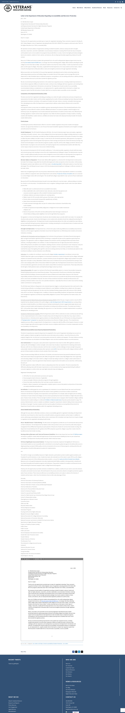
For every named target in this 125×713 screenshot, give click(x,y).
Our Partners (69, 672)
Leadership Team (70, 668)
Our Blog (68, 687)
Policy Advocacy (12, 705)
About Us (68, 663)
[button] (121, 7)
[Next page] (24, 559)
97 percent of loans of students (65, 173)
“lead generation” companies (29, 320)
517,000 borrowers (77, 434)
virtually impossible (56, 164)
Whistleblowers (12, 711)
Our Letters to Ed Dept (38, 643)
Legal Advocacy (12, 709)
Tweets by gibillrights (13, 663)
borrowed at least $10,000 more (33, 62)
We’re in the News (70, 685)
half (55, 349)
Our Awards (69, 676)
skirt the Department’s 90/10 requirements (60, 302)
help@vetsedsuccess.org (14, 1)
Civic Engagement (12, 707)
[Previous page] (22, 559)
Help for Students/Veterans (15, 701)
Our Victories (69, 665)
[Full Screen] (43, 559)
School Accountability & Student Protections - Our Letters (55, 643)
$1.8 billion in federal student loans (53, 400)
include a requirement (59, 254)
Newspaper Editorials (71, 691)
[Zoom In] (33, 559)
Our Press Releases (70, 689)
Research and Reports (13, 703)
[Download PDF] (41, 559)
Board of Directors (70, 670)
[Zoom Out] (31, 559)
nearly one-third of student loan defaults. (69, 459)
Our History (68, 674)
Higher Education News (71, 694)
